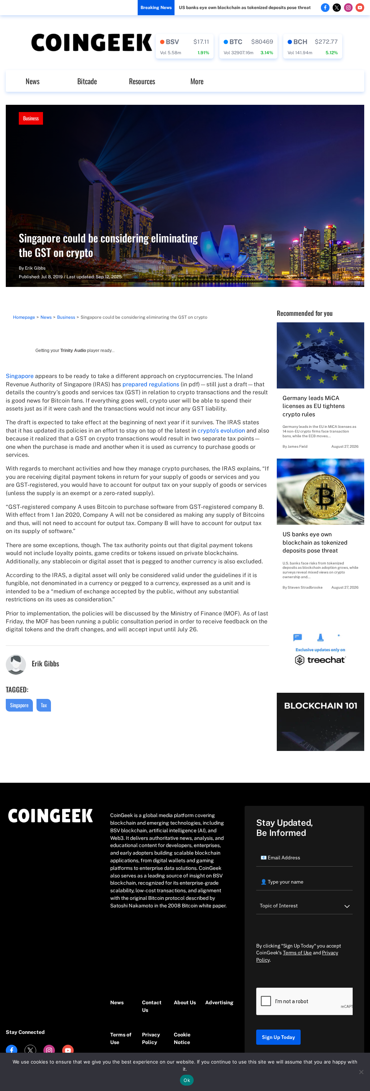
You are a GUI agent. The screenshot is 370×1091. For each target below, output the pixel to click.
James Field (297, 446)
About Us (185, 1002)
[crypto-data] (185, 46)
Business (31, 118)
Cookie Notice (182, 1038)
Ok (187, 1080)
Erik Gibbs (35, 268)
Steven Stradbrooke (305, 587)
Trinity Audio (73, 350)
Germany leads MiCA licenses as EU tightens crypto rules (314, 406)
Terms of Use (121, 1038)
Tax (44, 705)
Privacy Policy (151, 1038)
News (32, 81)
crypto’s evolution (221, 430)
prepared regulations (150, 384)
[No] (361, 1071)
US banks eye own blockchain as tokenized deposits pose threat (245, 7)
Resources (142, 81)
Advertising (217, 1002)
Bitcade (87, 81)
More (196, 81)
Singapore (20, 376)
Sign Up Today (278, 1037)
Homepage (24, 317)
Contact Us (152, 1006)
